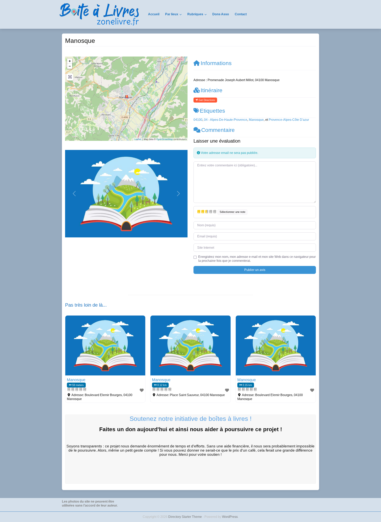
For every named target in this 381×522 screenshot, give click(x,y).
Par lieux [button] (171, 14)
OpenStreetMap (164, 139)
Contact (241, 14)
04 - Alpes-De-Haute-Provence (225, 119)
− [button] (70, 66)
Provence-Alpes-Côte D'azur (289, 119)
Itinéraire (211, 90)
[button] (74, 194)
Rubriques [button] (195, 14)
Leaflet (137, 139)
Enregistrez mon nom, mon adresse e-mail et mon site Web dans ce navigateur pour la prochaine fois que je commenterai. (257, 258)
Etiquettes (212, 111)
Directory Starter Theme (185, 516)
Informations (216, 63)
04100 (197, 119)
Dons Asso (220, 14)
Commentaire (218, 130)
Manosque (256, 119)
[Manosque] (126, 97)
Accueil (153, 14)
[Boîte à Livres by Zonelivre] (99, 14)
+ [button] (70, 61)
